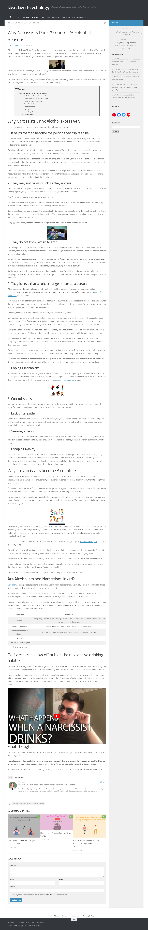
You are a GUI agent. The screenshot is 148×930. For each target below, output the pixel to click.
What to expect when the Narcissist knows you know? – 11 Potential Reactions (126, 61)
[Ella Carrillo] (13, 789)
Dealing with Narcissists (50, 17)
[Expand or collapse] (97, 89)
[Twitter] (103, 782)
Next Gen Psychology (28, 7)
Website (12, 887)
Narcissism (13, 23)
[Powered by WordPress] (16, 925)
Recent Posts (19, 777)
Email (61, 879)
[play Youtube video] (57, 716)
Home (17, 17)
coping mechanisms (65, 380)
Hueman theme (35, 925)
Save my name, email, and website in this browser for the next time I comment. (39, 895)
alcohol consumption (88, 541)
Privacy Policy (88, 916)
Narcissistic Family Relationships (74, 17)
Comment (13, 865)
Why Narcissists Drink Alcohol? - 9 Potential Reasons (28, 803)
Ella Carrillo (15, 45)
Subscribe (116, 131)
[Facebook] (101, 782)
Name (12, 879)
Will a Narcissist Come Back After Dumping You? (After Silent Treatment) (86, 844)
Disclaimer (76, 916)
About (56, 916)
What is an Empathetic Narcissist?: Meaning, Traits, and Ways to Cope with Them (125, 87)
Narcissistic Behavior (30, 17)
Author (10, 777)
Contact (65, 916)
